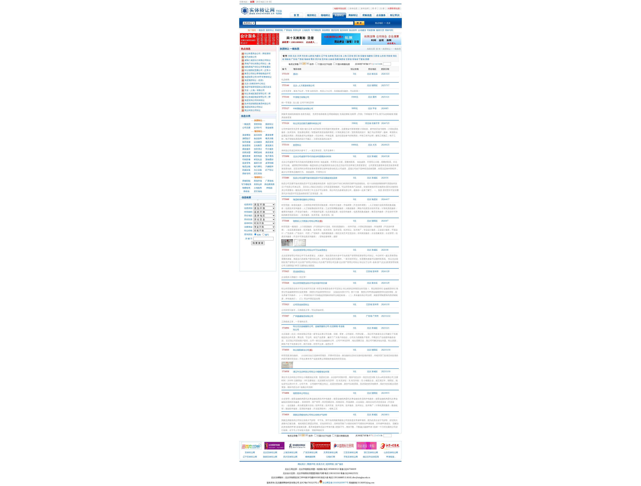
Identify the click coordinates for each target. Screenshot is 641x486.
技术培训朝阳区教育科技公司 (258, 103)
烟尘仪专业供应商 (371, 457)
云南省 (331, 59)
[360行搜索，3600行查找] (251, 449)
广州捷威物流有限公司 (303, 316)
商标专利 (389, 30)
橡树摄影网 (310, 457)
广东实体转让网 (310, 452)
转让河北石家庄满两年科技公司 (307, 123)
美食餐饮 (326, 30)
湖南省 (288, 59)
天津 (299, 56)
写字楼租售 (316, 30)
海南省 (307, 59)
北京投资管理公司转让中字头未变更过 (310, 250)
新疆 (367, 59)
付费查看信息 (394, 8)
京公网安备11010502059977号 (336, 482)
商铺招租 (279, 30)
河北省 (305, 56)
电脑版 (279, 13)
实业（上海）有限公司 (255, 90)
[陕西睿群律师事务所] (297, 449)
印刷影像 (371, 30)
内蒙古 (318, 56)
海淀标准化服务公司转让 (304, 199)
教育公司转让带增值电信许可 (258, 73)
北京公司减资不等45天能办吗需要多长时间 (312, 156)
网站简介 (302, 464)
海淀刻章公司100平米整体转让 (258, 77)
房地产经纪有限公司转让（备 (258, 63)
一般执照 (261, 30)
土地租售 (306, 30)
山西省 (311, 56)
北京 (295, 56)
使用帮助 (330, 464)
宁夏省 (362, 59)
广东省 (294, 59)
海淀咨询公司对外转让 (255, 100)
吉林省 (331, 56)
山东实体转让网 (391, 452)
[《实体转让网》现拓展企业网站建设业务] (367, 449)
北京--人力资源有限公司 (303, 85)
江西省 (376, 56)
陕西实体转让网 (270, 457)
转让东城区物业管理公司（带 (258, 97)
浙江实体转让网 (371, 452)
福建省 (370, 56)
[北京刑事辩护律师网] (274, 449)
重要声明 (311, 464)
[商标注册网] (344, 449)
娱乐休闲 (344, 30)
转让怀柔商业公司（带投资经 (258, 53)
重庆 (313, 59)
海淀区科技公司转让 (254, 107)
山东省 (383, 56)
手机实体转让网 (351, 457)
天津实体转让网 (331, 452)
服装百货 (380, 30)
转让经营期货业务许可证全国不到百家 (310, 283)
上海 (345, 56)
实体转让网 (250, 452)
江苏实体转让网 (351, 452)
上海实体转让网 (290, 452)
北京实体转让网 (270, 452)
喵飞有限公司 (251, 57)
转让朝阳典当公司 (301, 350)
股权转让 (270, 30)
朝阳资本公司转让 (301, 393)
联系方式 (320, 464)
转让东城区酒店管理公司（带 (258, 93)
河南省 (389, 56)
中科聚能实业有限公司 (303, 108)
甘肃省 (349, 59)
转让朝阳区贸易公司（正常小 (258, 70)
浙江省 (357, 56)
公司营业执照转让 (301, 304)
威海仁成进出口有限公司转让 (258, 60)
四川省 (318, 59)
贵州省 (325, 59)
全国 (290, 56)
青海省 (355, 59)
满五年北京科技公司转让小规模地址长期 (311, 372)
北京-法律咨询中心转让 (255, 83)
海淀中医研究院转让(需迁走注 (258, 87)
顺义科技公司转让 (253, 110)
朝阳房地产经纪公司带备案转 (258, 67)
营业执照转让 (299, 271)
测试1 (295, 74)
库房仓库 (297, 30)
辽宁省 (324, 56)
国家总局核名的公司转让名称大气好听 (310, 415)
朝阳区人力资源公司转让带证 (306, 221)
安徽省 (363, 56)
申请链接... (391, 457)
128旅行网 (330, 457)
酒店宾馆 (335, 30)
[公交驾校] (390, 449)
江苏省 (350, 56)
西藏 (337, 59)
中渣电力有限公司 (301, 97)
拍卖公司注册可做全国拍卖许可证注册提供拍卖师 (315, 178)
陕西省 (342, 59)
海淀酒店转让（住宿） (255, 80)
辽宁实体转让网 (250, 457)
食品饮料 (353, 30)
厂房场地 (288, 30)
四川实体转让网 (290, 457)
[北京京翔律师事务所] (320, 449)
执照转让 (297, 145)
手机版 (279, 11)
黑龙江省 (338, 56)
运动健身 (362, 30)
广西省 (301, 59)
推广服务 (339, 464)
